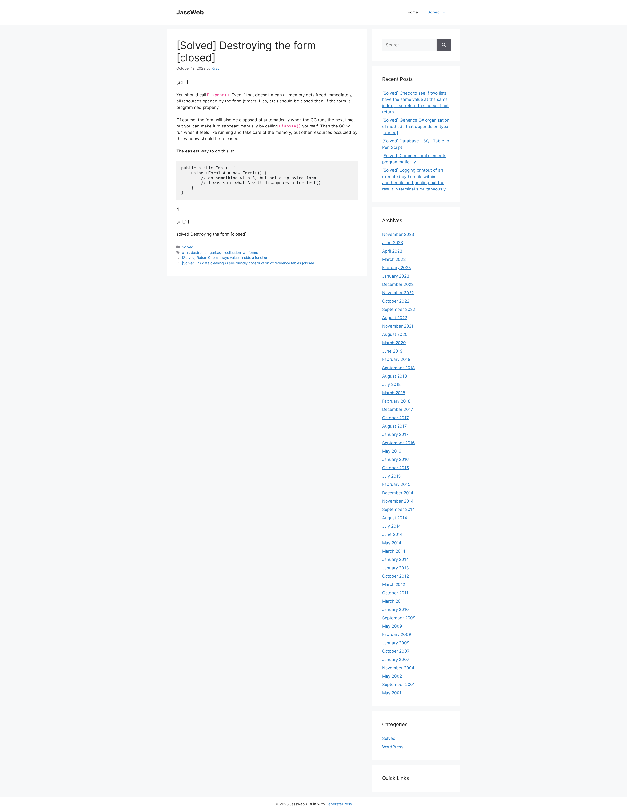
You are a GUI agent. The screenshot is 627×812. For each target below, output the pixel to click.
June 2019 (392, 351)
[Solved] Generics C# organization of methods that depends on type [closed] (415, 126)
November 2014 (398, 501)
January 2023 (395, 276)
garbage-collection (225, 252)
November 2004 (398, 667)
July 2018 (391, 384)
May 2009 (392, 626)
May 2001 (391, 692)
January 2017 (395, 434)
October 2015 (395, 467)
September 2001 (398, 684)
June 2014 (392, 534)
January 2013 (395, 567)
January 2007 (395, 659)
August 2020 (395, 334)
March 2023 (394, 259)
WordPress (392, 746)
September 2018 (398, 367)
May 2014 (391, 542)
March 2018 (393, 392)
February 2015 (396, 484)
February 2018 (396, 401)
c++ (185, 252)
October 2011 (395, 592)
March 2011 (393, 601)
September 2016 (398, 442)
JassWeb (190, 12)
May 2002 (392, 676)
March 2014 (393, 551)
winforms (250, 252)
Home (413, 12)
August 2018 (394, 376)
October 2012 (395, 576)
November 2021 (397, 326)
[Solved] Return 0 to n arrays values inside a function (225, 257)
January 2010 (395, 609)
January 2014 (395, 559)
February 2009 (396, 634)
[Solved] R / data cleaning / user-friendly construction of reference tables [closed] (248, 263)
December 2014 (397, 492)
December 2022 (398, 284)
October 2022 (395, 301)
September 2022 (398, 309)
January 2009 (396, 642)
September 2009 (399, 617)
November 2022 (398, 292)
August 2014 (394, 517)
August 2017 (394, 426)
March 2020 (394, 342)
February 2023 (396, 267)
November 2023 (398, 234)
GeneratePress (339, 804)
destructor (199, 252)
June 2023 (392, 242)
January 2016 (395, 459)
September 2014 (398, 509)
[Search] (444, 45)
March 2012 (393, 584)
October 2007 (396, 651)
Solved (434, 12)
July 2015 (391, 476)
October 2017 (395, 417)
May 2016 (391, 451)
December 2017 (397, 409)
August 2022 (394, 317)
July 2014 (391, 526)
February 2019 (396, 359)
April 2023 (392, 251)
